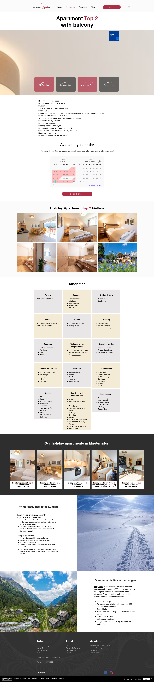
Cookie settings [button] (128, 679)
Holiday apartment (101, 483)
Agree (146, 679)
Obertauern (25, 517)
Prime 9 (112, 483)
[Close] (152, 679)
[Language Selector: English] (127, 7)
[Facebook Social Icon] (105, 672)
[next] (133, 244)
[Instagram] (111, 672)
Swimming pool (103, 604)
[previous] (21, 244)
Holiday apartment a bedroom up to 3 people (77, 484)
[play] (133, 270)
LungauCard (76, 355)
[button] (36, 227)
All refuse (138, 679)
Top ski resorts (23, 515)
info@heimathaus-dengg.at (51, 657)
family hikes (98, 587)
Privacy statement (7, 680)
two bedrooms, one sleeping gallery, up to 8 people (104, 485)
